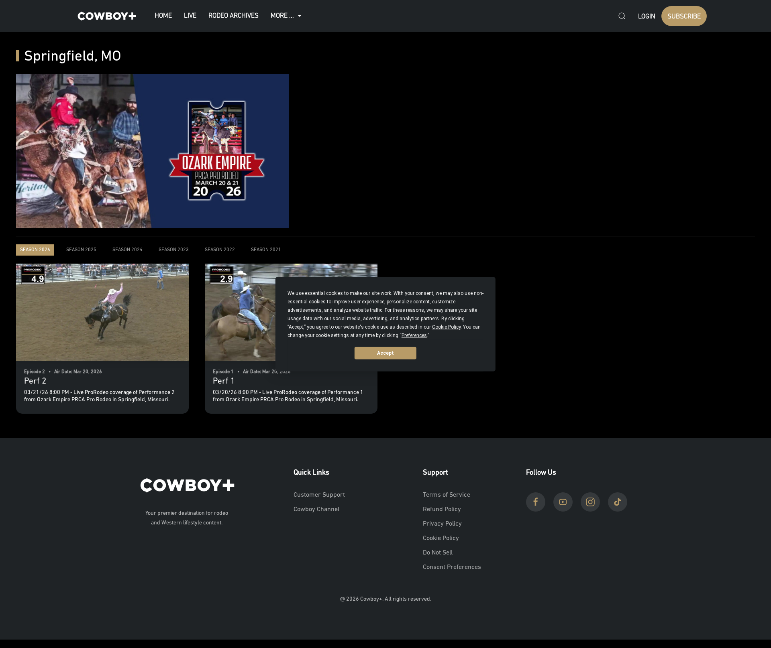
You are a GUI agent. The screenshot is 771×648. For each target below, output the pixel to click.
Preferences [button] (414, 335)
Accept (385, 353)
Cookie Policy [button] (446, 326)
